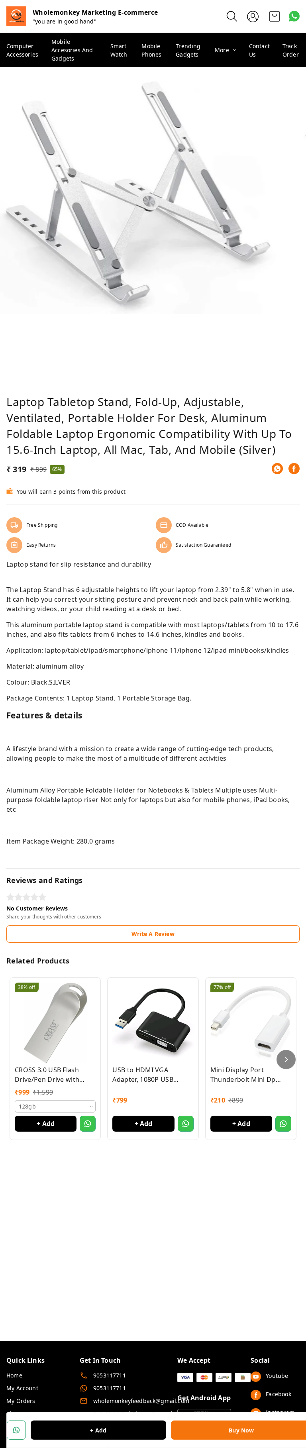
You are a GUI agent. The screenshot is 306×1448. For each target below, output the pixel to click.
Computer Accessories (22, 50)
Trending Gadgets (188, 50)
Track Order (290, 50)
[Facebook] (294, 468)
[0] (274, 16)
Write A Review (152, 934)
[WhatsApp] (277, 468)
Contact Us (259, 50)
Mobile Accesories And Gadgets (72, 50)
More (222, 50)
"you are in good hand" (64, 21)
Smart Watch (119, 50)
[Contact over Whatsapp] (294, 16)
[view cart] (274, 16)
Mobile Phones (151, 50)
